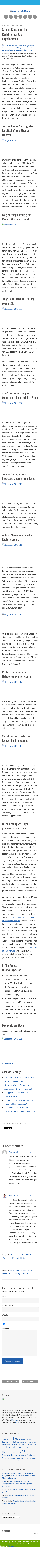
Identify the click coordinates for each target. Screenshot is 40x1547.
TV (15, 1458)
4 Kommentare (17, 25)
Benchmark (9, 1439)
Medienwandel (17, 1123)
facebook (33, 1442)
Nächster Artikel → (30, 1381)
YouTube (20, 17)
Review (16, 1455)
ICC (33, 1444)
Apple (4, 1439)
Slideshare (16, 17)
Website (5, 1315)
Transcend (12, 1458)
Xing (11, 17)
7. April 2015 (6, 25)
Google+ (25, 17)
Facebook (30, 17)
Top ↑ (36, 1533)
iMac (36, 1444)
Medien (9, 1123)
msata (13, 1452)
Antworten (34, 1152)
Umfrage (19, 1458)
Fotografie (21, 1444)
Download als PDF (10, 1063)
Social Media (26, 1455)
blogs (4, 1123)
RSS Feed (6, 17)
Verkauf (23, 1458)
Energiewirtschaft (23, 1442)
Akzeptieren (12, 1546)
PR (23, 1451)
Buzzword (22, 1439)
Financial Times (12, 1444)
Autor (17, 1422)
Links (36, 1448)
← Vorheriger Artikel (10, 1381)
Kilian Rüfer (13, 1195)
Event (29, 1442)
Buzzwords (28, 1439)
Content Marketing (10, 1442)
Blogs (16, 1438)
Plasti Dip (14, 1420)
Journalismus (14, 1447)
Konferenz (30, 1448)
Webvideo (30, 1458)
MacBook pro (9, 1452)
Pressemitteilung (8, 1455)
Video (26, 1458)
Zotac (23, 1461)
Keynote (24, 1448)
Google (26, 1444)
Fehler (4, 1444)
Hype (31, 1444)
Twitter (35, 17)
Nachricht (6, 1328)
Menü (20, 2)
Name (4, 1296)
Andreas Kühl (14, 1152)
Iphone (3, 1448)
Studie (25, 1123)
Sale (19, 1455)
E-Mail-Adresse (8, 1306)
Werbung (13, 1461)
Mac (3, 1452)
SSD (34, 1455)
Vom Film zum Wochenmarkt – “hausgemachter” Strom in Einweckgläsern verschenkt (17, 1483)
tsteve (4, 1481)
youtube (18, 1461)
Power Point (18, 1452)
